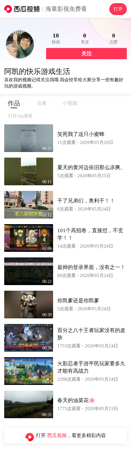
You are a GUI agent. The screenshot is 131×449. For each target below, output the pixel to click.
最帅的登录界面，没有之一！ (91, 267)
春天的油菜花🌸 (76, 400)
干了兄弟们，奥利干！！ (86, 200)
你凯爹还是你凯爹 (78, 300)
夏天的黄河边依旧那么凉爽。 (91, 167)
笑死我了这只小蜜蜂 (80, 134)
